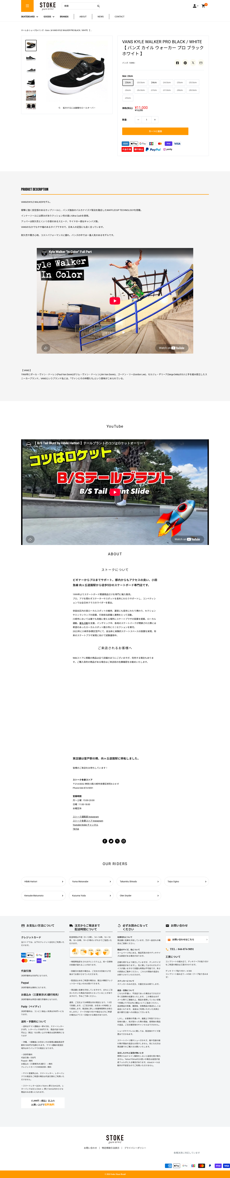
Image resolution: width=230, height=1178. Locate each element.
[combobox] (78, 6)
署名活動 (83, 623)
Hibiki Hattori (30, 881)
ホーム (24, 30)
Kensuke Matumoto (33, 895)
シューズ (32, 30)
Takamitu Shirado (128, 881)
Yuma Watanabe (80, 881)
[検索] (98, 6)
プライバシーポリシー (135, 1148)
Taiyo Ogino (173, 881)
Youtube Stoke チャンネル (85, 825)
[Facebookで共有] (177, 63)
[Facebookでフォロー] (104, 841)
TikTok (76, 829)
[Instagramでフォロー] (117, 842)
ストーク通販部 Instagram (86, 816)
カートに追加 (155, 131)
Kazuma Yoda (79, 895)
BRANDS (64, 16)
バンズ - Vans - (44, 30)
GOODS (47, 16)
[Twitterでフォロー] (111, 841)
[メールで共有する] (200, 63)
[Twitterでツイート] (193, 63)
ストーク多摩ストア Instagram (88, 821)
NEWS (101, 16)
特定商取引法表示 (110, 1148)
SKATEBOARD (28, 16)
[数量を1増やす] (155, 119)
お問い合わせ (90, 1148)
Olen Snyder (125, 895)
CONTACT (119, 16)
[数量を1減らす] (138, 119)
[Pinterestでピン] (185, 63)
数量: (124, 119)
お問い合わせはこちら (181, 939)
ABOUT (83, 16)
